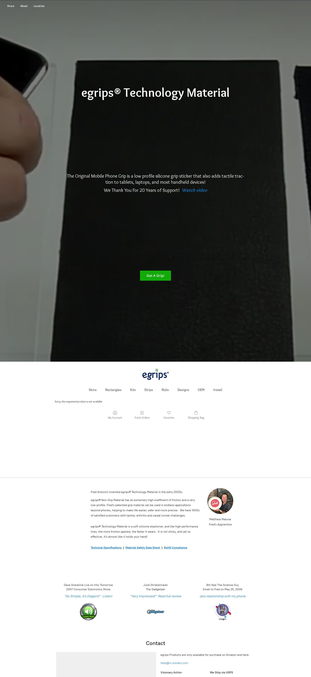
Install (217, 390)
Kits (133, 390)
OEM (201, 390)
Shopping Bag (196, 417)
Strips (148, 390)
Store (10, 6)
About (24, 6)
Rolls (165, 390)
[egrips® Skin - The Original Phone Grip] (155, 374)
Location (39, 6)
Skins (93, 390)
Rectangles (113, 390)
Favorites (169, 417)
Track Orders (142, 417)
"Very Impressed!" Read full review (155, 596)
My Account (115, 417)
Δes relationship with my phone (222, 596)
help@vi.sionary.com (174, 663)
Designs (183, 390)
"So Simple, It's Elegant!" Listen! (88, 596)
